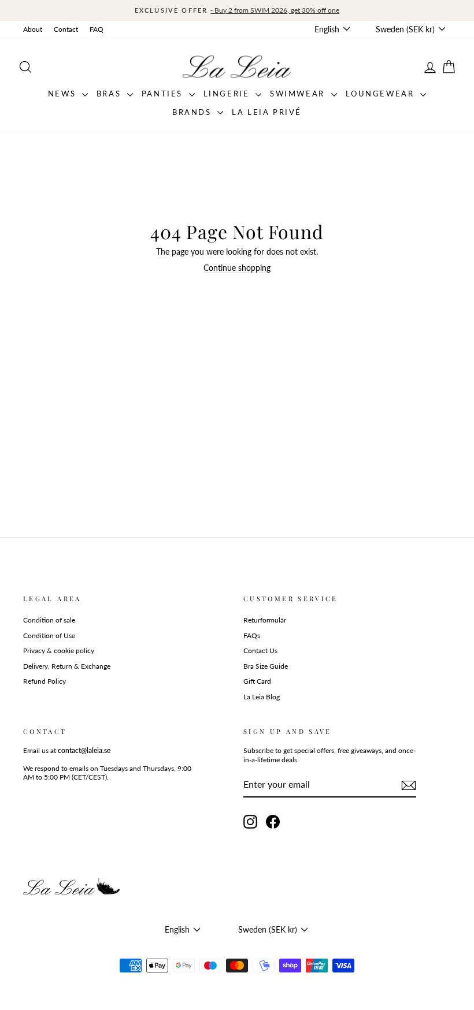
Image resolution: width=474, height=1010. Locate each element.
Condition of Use (49, 635)
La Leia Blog (261, 696)
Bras (110, 93)
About (32, 29)
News (63, 93)
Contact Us (260, 650)
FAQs (251, 635)
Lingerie (228, 93)
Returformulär (264, 620)
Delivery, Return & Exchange (66, 666)
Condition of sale (49, 620)
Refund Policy (44, 681)
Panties (164, 93)
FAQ (96, 29)
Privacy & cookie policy (58, 650)
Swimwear (299, 93)
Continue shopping (237, 268)
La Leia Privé (267, 112)
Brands (193, 112)
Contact (66, 29)
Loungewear (382, 93)
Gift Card (257, 681)
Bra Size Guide (265, 666)
